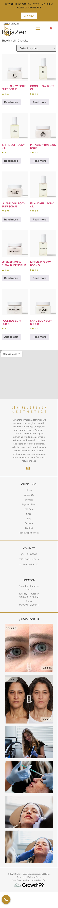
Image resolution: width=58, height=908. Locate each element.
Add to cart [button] (11, 336)
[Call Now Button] (6, 899)
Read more (11, 102)
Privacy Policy (34, 877)
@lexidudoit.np (29, 619)
